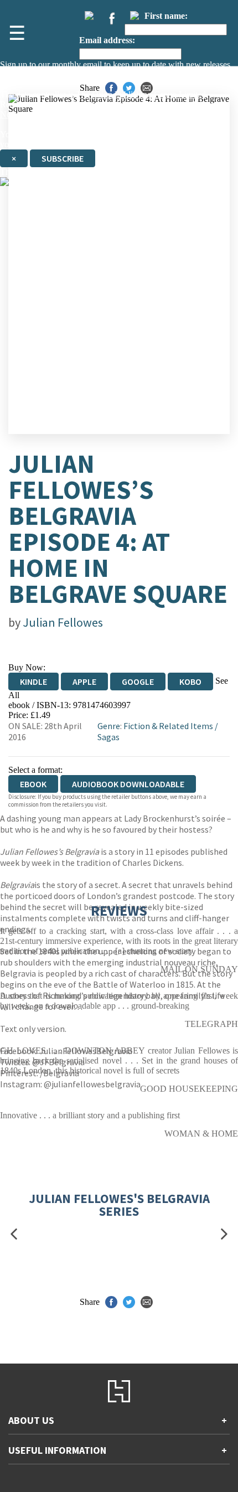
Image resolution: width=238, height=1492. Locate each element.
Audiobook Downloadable (128, 783)
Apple (84, 681)
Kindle (33, 681)
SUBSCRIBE (63, 158)
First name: (166, 15)
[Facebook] (112, 18)
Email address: (107, 40)
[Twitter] (89, 15)
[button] (13, 1234)
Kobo (190, 681)
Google (138, 681)
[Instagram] (134, 15)
